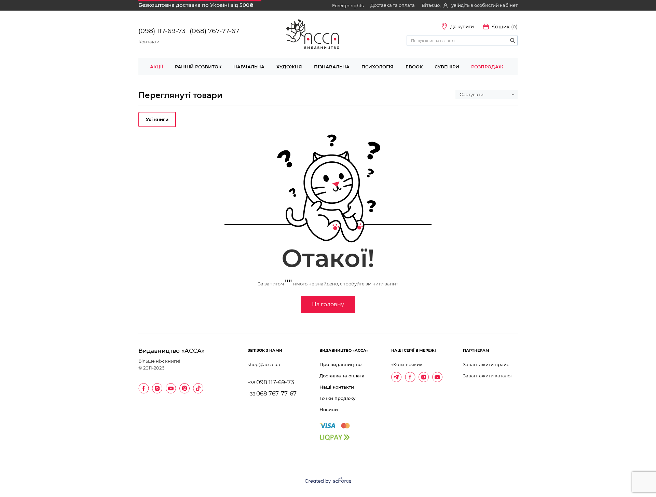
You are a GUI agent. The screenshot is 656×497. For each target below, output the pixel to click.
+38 (271, 383)
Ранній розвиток (198, 66)
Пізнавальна (332, 66)
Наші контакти (336, 387)
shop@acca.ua (264, 364)
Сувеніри (447, 66)
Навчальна (248, 66)
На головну (328, 304)
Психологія (377, 66)
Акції (156, 66)
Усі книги (157, 119)
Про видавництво (340, 364)
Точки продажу (337, 398)
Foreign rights (348, 5)
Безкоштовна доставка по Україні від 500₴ (196, 5)
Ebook (414, 66)
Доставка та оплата (392, 5)
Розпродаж (487, 66)
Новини (328, 409)
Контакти (149, 41)
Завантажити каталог (487, 375)
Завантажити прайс (486, 364)
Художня (289, 66)
